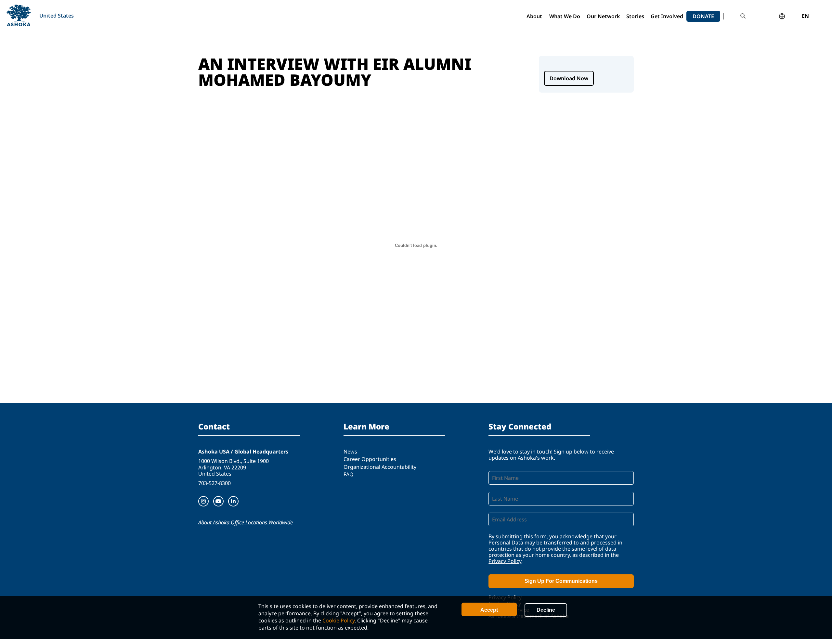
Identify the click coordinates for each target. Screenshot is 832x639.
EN (805, 16)
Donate (703, 16)
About (534, 16)
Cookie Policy (338, 620)
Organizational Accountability (380, 466)
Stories (635, 16)
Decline (546, 610)
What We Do (564, 16)
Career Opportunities (370, 459)
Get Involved (667, 16)
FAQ (349, 474)
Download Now (569, 78)
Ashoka (18, 15)
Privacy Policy (504, 561)
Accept (489, 610)
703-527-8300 (214, 483)
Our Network (603, 16)
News (350, 451)
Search (743, 16)
